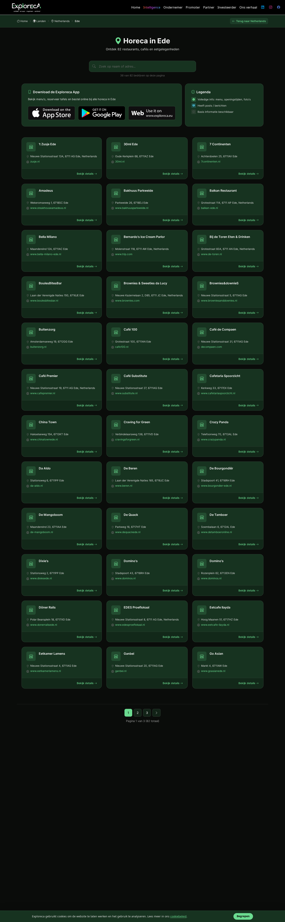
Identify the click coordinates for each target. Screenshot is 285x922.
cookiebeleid (178, 916)
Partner (208, 7)
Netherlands (62, 21)
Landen (41, 21)
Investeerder (227, 7)
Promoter (193, 7)
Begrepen (243, 916)
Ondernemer (173, 7)
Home (135, 7)
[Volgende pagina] (156, 713)
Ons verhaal (248, 7)
